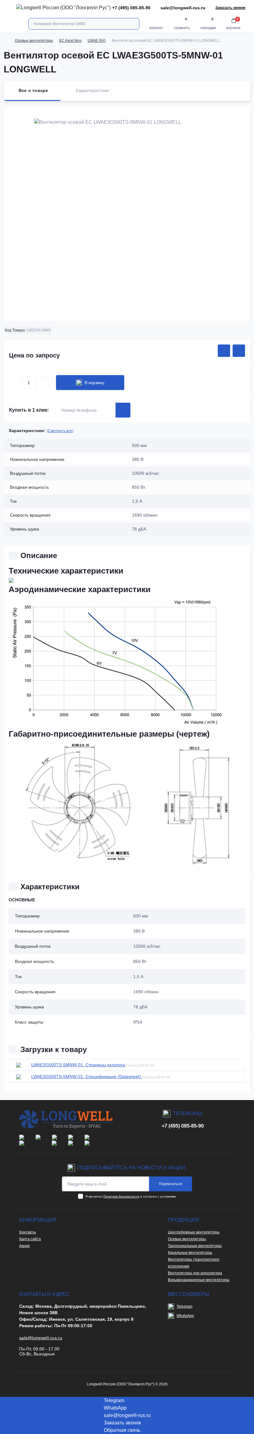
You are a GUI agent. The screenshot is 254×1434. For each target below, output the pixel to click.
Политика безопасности (121, 1196)
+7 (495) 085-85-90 (183, 1126)
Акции (24, 1246)
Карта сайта (30, 1239)
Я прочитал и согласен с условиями (130, 1196)
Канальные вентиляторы (190, 1252)
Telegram (184, 1306)
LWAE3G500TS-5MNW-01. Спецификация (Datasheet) (86, 1076)
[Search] (133, 24)
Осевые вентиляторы (34, 40)
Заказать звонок (230, 8)
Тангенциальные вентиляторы (195, 1246)
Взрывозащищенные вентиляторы (199, 1280)
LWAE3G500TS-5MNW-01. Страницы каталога (78, 1064)
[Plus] (42, 382)
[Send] (123, 410)
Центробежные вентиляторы (194, 1232)
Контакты (27, 1232)
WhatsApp (185, 1316)
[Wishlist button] (224, 350)
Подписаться (170, 1184)
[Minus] (15, 382)
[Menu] (8, 8)
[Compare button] (239, 350)
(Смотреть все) (60, 431)
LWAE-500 (97, 40)
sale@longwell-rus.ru (182, 7)
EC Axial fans (70, 40)
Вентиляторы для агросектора (195, 1273)
